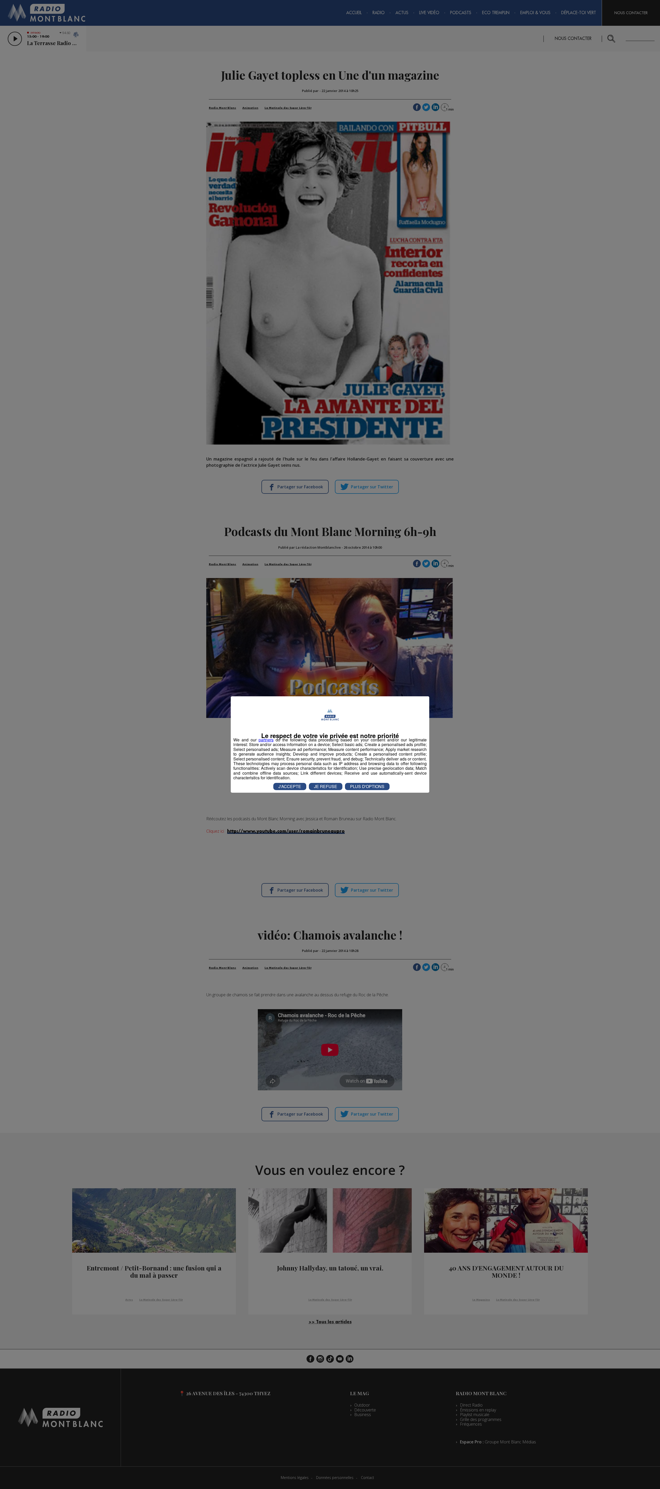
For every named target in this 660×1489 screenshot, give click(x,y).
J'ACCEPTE (289, 786)
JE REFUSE (325, 786)
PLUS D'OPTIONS (367, 786)
